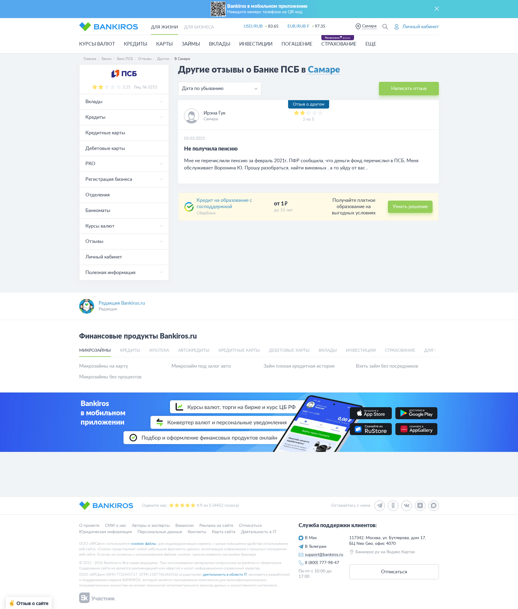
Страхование (338, 44)
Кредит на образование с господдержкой (224, 203)
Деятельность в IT (258, 532)
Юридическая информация (105, 532)
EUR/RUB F (298, 26)
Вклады (219, 44)
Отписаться (250, 526)
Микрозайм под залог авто (201, 366)
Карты (164, 44)
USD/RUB (253, 26)
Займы (191, 44)
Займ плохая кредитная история (299, 366)
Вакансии (184, 526)
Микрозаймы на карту (103, 366)
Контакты (197, 532)
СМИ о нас (115, 526)
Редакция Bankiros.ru (122, 303)
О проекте (89, 526)
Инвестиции (255, 44)
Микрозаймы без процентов (110, 377)
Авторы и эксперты (151, 526)
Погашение (296, 44)
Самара (369, 26)
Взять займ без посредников (387, 366)
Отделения (97, 195)
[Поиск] (385, 26)
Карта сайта (223, 532)
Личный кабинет (103, 257)
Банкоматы (97, 210)
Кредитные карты (105, 132)
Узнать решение (410, 206)
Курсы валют (97, 44)
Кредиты (135, 44)
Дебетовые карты (105, 148)
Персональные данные (160, 532)
